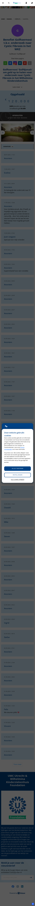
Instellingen (17, 475)
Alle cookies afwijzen (17, 479)
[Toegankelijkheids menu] (33, 904)
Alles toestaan (17, 468)
